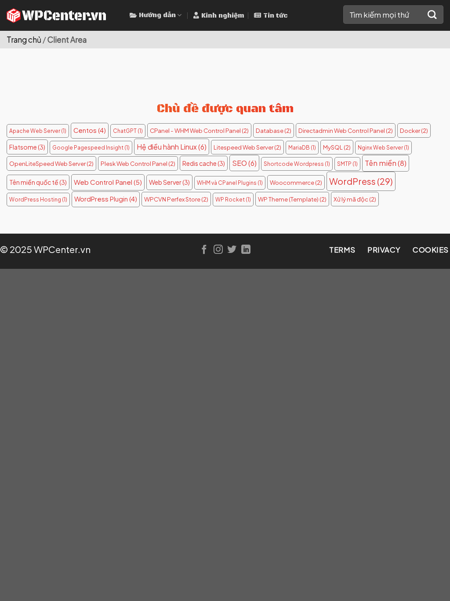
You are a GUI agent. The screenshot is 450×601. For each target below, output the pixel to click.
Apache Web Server (37, 131)
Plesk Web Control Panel (138, 163)
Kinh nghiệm (222, 16)
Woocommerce (296, 182)
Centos (89, 130)
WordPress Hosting (38, 199)
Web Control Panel (108, 182)
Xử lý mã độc (355, 199)
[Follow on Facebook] (204, 250)
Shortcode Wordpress (297, 164)
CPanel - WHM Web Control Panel (199, 130)
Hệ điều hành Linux (172, 147)
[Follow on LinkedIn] (245, 250)
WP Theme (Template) (292, 199)
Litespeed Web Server (247, 147)
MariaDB (302, 147)
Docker (414, 130)
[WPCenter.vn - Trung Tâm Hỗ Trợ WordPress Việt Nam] (61, 15)
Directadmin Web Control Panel (345, 130)
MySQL (337, 147)
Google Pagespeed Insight (91, 147)
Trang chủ (24, 39)
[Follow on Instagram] (218, 250)
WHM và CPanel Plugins (230, 183)
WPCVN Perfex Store (176, 199)
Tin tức (275, 16)
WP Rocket (233, 199)
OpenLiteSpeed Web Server (51, 163)
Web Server (169, 182)
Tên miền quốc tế (38, 182)
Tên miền (385, 163)
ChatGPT (128, 131)
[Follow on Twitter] (231, 250)
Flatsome (27, 147)
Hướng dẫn (157, 15)
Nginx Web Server (383, 147)
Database (273, 130)
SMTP (347, 164)
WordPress (361, 181)
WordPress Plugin (105, 199)
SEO (244, 163)
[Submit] (432, 14)
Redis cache (203, 163)
